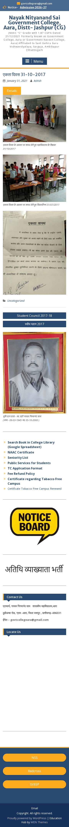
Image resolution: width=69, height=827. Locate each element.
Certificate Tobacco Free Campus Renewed (35, 488)
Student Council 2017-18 (34, 316)
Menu (38, 61)
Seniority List (18, 458)
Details (12, 91)
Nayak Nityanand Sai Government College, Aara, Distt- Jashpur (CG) (34, 22)
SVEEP (34, 784)
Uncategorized (16, 300)
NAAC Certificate (21, 452)
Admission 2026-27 (33, 7)
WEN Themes (39, 822)
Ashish (37, 81)
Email (34, 808)
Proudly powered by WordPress (26, 818)
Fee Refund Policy (21, 474)
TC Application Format (25, 468)
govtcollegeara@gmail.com (36, 3)
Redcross (34, 771)
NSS (35, 758)
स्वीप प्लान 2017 (34, 324)
